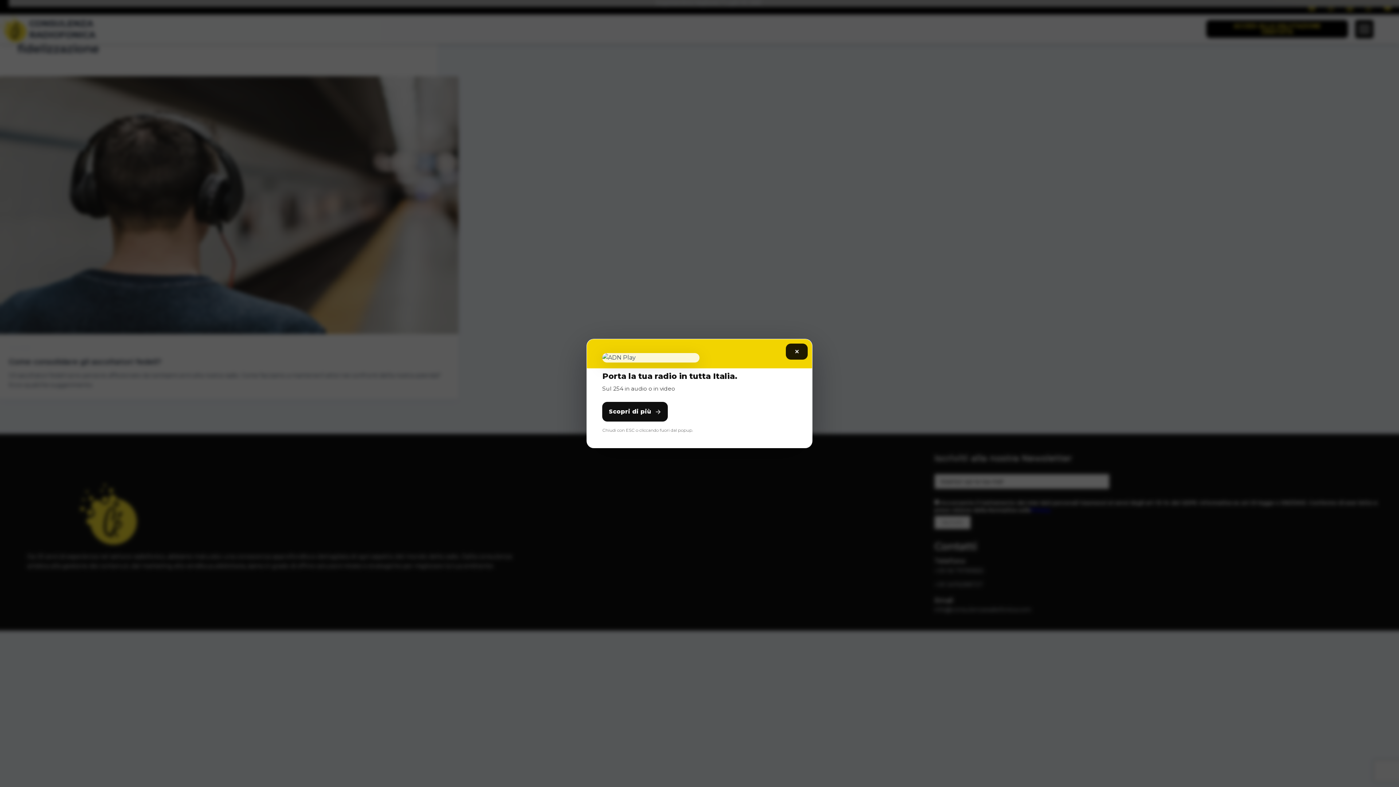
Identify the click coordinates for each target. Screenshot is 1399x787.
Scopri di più (630, 411)
